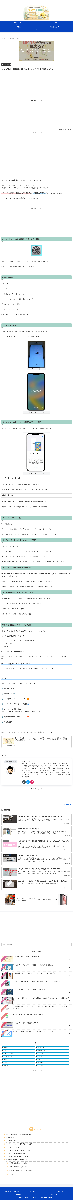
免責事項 (60, 1191)
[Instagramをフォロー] (32, 782)
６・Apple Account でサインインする (17, 1156)
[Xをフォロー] (28, 782)
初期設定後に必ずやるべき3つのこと (16, 1159)
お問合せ (18, 1194)
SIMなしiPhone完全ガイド (12, 1191)
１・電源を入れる (11, 1140)
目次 (34, 1129)
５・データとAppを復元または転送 (16, 1153)
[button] (69, 944)
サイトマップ (54, 1194)
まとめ (11, 1174)
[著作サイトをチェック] (24, 782)
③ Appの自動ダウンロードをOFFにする (20, 1170)
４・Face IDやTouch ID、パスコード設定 (18, 1150)
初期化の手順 (10, 1137)
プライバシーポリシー (36, 1191)
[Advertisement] (36, 84)
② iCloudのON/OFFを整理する (18, 1167)
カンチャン (26, 761)
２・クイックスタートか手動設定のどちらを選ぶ (20, 1144)
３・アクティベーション (13, 1147)
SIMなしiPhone (7, 64)
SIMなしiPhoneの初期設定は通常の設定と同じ (19, 1134)
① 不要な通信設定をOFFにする (18, 1163)
